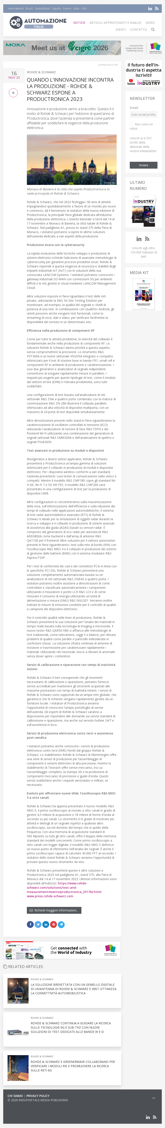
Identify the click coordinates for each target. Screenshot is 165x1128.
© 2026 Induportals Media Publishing (38, 1100)
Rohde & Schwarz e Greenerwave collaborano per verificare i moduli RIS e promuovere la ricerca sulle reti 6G (73, 1066)
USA (83, 8)
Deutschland (42, 8)
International (16, 8)
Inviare (143, 165)
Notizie (79, 23)
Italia (76, 8)
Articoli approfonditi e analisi (115, 23)
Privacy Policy (37, 1096)
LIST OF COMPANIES (22, 1104)
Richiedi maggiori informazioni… (56, 910)
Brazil (29, 8)
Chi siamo (15, 1096)
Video (150, 23)
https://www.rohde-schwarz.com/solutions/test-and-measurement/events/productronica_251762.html (64, 887)
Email (134, 108)
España (56, 8)
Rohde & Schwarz (41, 72)
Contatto (138, 29)
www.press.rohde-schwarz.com (50, 896)
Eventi (121, 29)
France (67, 8)
